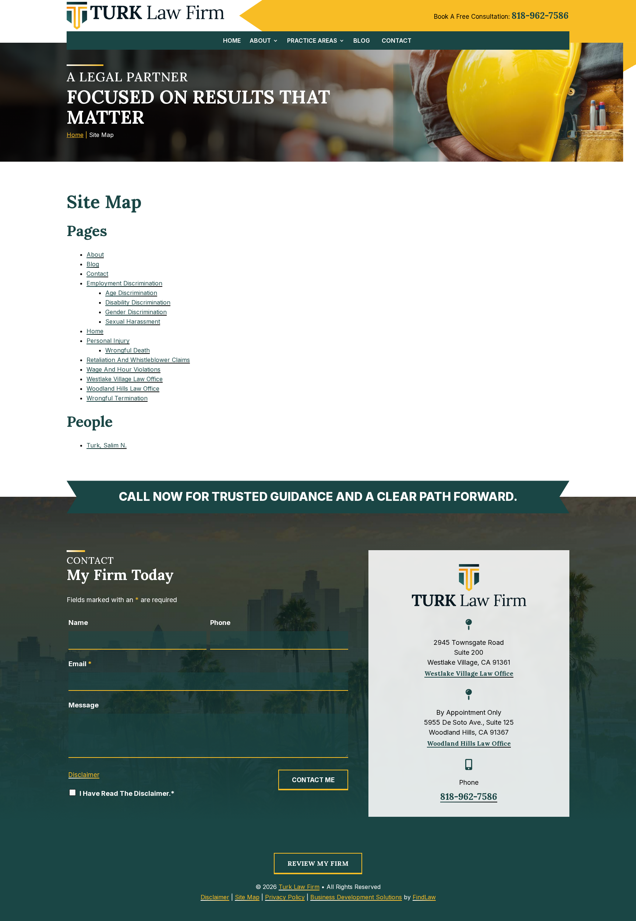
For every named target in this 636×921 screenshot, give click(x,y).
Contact (396, 41)
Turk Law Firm (299, 886)
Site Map (247, 897)
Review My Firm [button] (318, 863)
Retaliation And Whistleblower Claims (138, 359)
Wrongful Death (127, 350)
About (260, 41)
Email (80, 664)
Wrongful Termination (117, 398)
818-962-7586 (540, 15)
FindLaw (424, 897)
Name (78, 622)
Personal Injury (108, 340)
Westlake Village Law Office (124, 379)
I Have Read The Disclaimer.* (127, 793)
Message (83, 705)
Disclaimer (83, 774)
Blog (361, 41)
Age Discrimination (131, 292)
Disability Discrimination (137, 302)
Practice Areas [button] (312, 41)
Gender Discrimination (136, 312)
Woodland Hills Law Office (122, 388)
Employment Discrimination (124, 283)
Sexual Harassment (132, 321)
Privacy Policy (285, 897)
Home (232, 41)
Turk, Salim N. (106, 445)
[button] (628, 913)
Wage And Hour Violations (123, 369)
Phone (220, 622)
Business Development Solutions (356, 897)
